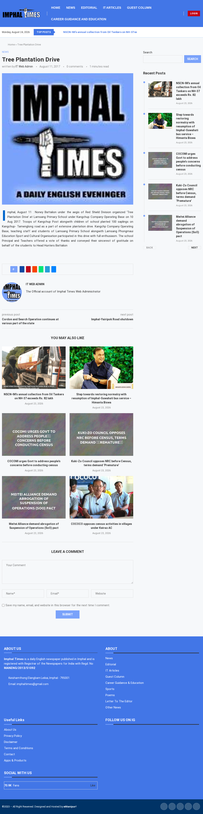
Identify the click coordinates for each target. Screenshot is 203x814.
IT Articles (112, 7)
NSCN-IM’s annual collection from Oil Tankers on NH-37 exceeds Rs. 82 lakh (188, 91)
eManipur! (70, 806)
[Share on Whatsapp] (41, 269)
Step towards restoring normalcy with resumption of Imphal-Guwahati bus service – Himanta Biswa (101, 398)
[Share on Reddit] (34, 269)
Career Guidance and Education (78, 19)
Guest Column (139, 7)
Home (55, 7)
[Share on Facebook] (22, 269)
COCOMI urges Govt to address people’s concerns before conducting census (188, 161)
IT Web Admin (24, 66)
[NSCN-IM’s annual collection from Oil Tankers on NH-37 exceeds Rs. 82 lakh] (34, 367)
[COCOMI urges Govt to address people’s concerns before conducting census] (34, 434)
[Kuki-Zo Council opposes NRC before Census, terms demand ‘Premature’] (101, 434)
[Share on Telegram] (47, 269)
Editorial (89, 7)
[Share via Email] (53, 269)
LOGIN (194, 13)
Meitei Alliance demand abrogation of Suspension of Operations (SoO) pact (187, 226)
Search (147, 52)
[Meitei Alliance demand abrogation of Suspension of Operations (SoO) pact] (34, 497)
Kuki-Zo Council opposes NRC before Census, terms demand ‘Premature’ (186, 193)
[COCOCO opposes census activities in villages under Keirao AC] (101, 497)
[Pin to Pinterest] (28, 269)
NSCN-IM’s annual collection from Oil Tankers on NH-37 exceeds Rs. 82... (109, 32)
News (70, 7)
